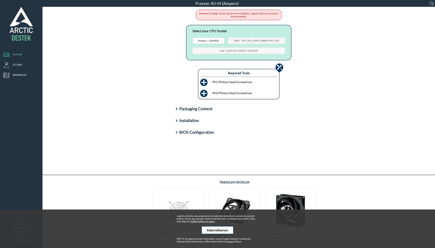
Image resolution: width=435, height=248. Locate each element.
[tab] (208, 40)
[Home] (21, 24)
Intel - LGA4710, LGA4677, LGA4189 (239, 50)
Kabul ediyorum (217, 230)
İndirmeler (19, 75)
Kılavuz (17, 54)
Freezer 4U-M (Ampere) (218, 3)
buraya (230, 241)
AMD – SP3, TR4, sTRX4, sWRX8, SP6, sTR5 (256, 40)
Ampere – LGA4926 (208, 40)
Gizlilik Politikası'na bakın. (202, 221)
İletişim (17, 64)
